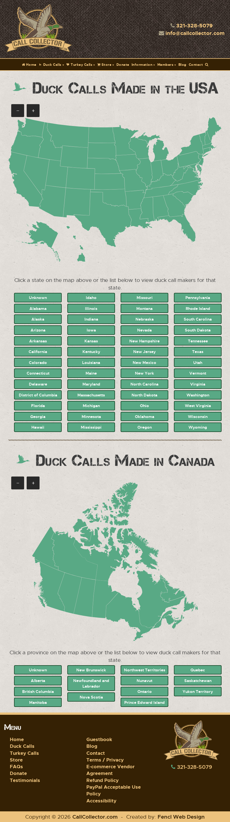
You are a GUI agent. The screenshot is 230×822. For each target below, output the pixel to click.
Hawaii (37, 427)
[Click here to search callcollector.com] (207, 64)
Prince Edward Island (144, 702)
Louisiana (91, 362)
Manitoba (38, 702)
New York (144, 373)
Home (30, 64)
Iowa (91, 330)
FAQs (16, 766)
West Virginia (198, 405)
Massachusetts (91, 395)
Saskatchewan (197, 680)
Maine (91, 373)
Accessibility (101, 801)
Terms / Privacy (105, 760)
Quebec (197, 669)
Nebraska (144, 319)
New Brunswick (91, 669)
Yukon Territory (198, 691)
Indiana (91, 319)
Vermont (197, 373)
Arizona (38, 330)
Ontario (144, 691)
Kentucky (91, 351)
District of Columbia (38, 395)
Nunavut (144, 680)
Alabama (38, 308)
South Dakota (198, 330)
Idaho (91, 297)
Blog (182, 64)
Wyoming (197, 427)
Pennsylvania (197, 297)
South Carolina (198, 319)
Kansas (91, 340)
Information (142, 64)
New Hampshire (144, 340)
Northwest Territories (144, 669)
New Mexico (144, 362)
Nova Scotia (91, 697)
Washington (198, 395)
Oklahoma (144, 416)
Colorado (38, 362)
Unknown (38, 297)
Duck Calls (51, 64)
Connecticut (38, 373)
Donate (122, 64)
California (38, 351)
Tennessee (198, 340)
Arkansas (38, 340)
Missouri (145, 297)
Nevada (144, 330)
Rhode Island (198, 308)
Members (165, 64)
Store (105, 64)
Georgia (37, 416)
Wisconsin (198, 416)
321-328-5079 (194, 25)
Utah (197, 362)
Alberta (38, 680)
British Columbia (38, 691)
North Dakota (144, 395)
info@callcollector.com (195, 33)
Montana (144, 308)
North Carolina (144, 384)
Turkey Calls (81, 64)
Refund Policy (102, 780)
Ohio (144, 405)
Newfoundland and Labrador (91, 683)
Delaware (38, 384)
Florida (38, 405)
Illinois (91, 308)
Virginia (197, 384)
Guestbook (99, 739)
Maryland (91, 384)
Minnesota (91, 416)
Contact (196, 64)
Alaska (37, 319)
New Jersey (144, 351)
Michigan (91, 405)
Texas (197, 351)
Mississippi (91, 427)
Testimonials (25, 780)
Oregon (144, 427)
